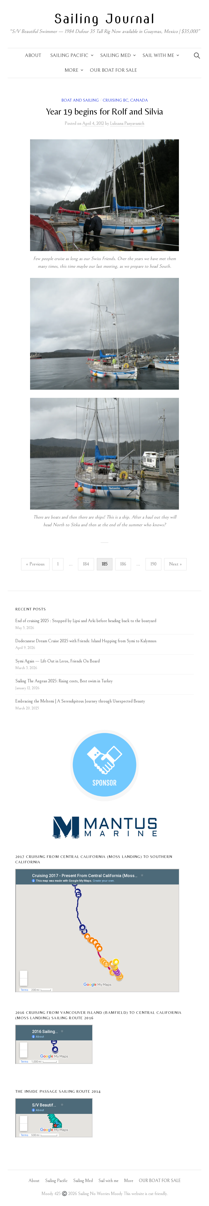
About (33, 55)
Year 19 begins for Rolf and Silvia (104, 111)
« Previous (35, 564)
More (71, 70)
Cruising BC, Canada (125, 100)
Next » (175, 564)
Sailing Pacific (69, 55)
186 (123, 564)
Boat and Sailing (80, 100)
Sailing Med (115, 55)
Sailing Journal (104, 18)
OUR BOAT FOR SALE (113, 70)
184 (86, 564)
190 (153, 564)
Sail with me (158, 55)
